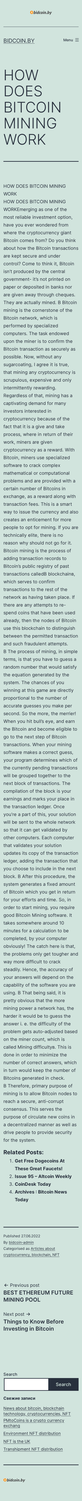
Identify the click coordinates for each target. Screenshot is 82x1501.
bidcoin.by (19, 40)
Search (10, 1374)
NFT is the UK (16, 1441)
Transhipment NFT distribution (33, 1449)
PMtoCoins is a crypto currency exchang (33, 1423)
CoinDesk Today (33, 1184)
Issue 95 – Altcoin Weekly (43, 1176)
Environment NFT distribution (32, 1433)
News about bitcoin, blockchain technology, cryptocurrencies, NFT (37, 1411)
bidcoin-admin (21, 1242)
